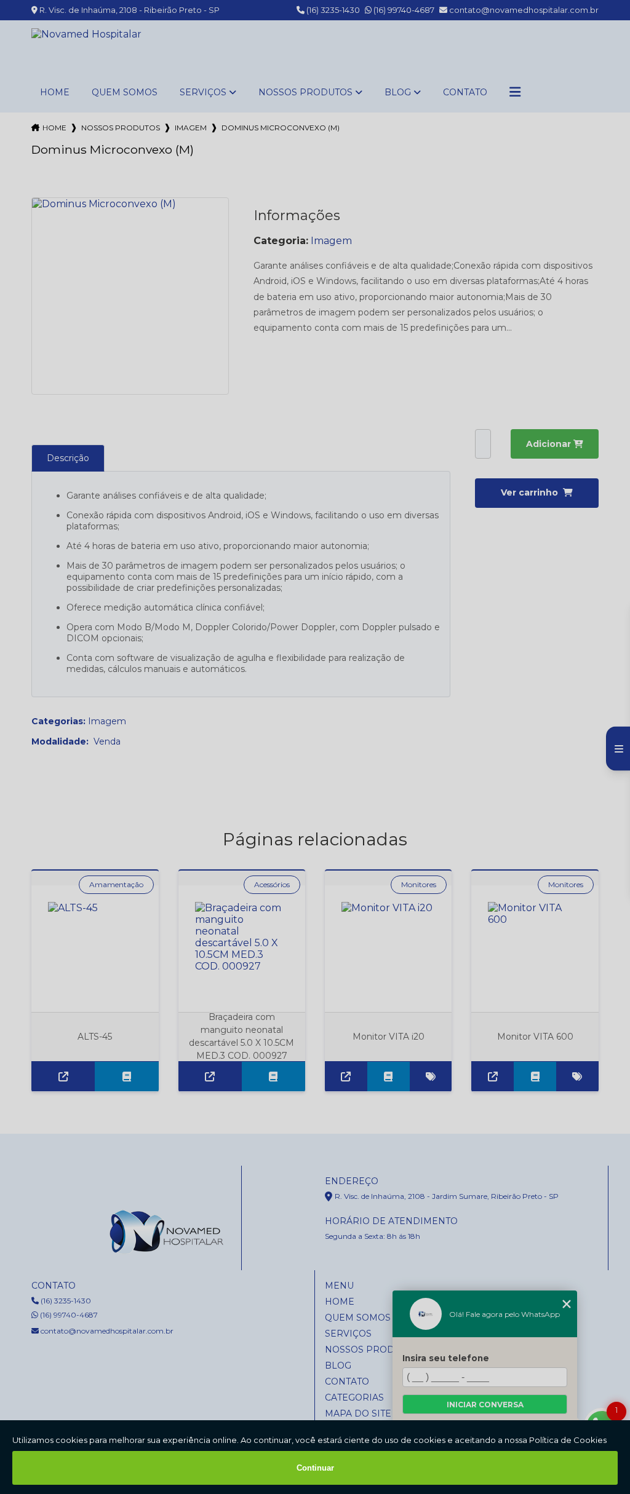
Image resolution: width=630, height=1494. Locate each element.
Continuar (315, 1467)
